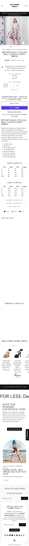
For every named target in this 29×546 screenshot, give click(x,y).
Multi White (14, 77)
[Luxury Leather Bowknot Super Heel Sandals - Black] (15, 374)
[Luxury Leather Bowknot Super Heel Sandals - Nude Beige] (17, 374)
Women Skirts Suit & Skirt (19, 49)
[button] (27, 434)
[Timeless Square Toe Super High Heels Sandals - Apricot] (5, 372)
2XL (22, 85)
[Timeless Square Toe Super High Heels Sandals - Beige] (7, 372)
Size (13, 82)
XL (17, 85)
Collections (9, 49)
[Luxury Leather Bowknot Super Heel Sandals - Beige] (19, 374)
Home (3, 49)
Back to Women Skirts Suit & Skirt (15, 386)
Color (14, 74)
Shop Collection (14, 429)
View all (14, 345)
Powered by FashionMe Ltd (14, 544)
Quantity (14, 90)
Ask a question (14, 206)
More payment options (14, 112)
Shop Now (6, 480)
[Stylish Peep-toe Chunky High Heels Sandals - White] (27, 372)
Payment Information (14, 203)
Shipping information (14, 200)
